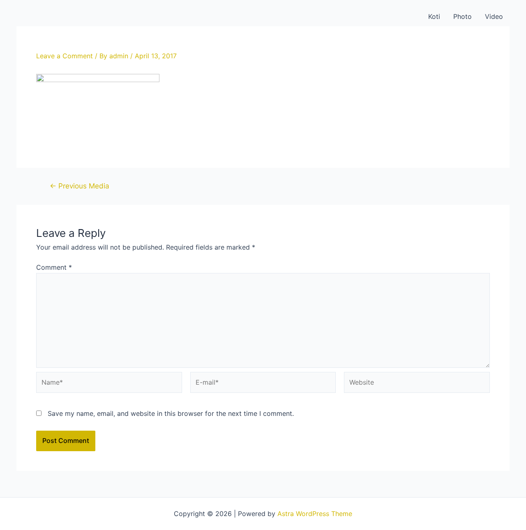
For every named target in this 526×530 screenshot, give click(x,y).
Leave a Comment (64, 56)
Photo (462, 16)
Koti (434, 16)
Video (494, 16)
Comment (54, 267)
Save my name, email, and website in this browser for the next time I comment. (171, 413)
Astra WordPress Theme (314, 513)
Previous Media (79, 185)
